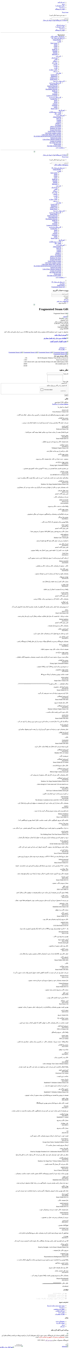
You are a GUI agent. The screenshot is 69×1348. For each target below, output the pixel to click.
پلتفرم (59, 41)
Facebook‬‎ (55, 105)
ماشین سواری (53, 69)
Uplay (56, 48)
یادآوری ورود (62, 303)
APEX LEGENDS (55, 126)
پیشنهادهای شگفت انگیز (57, 36)
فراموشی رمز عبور (62, 301)
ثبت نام (66, 299)
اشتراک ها (62, 110)
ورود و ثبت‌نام (61, 25)
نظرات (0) (62, 349)
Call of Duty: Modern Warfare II (52, 139)
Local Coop (54, 74)
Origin (56, 46)
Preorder (55, 51)
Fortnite (59, 120)
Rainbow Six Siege (55, 128)
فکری (56, 68)
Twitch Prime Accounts (54, 131)
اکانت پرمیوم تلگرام (55, 112)
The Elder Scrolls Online (54, 146)
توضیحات (62, 347)
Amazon (55, 104)
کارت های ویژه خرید (55, 97)
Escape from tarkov (55, 130)
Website (55, 53)
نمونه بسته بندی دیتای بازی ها (56, 1305)
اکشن (56, 59)
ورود (63, 4)
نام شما (66, 374)
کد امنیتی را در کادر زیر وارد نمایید (57, 385)
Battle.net (55, 49)
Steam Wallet (54, 84)
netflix (56, 107)
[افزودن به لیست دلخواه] (67, 315)
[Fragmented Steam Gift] (61, 352)
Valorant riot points (55, 138)
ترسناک (55, 61)
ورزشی (55, 71)
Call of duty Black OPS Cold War (51, 134)
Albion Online (57, 117)
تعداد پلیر (58, 73)
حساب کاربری (60, 1323)
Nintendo (55, 94)
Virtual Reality (57, 40)
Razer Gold (54, 108)
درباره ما (62, 7)
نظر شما (65, 381)
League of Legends (52, 95)
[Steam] (65, 316)
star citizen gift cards (55, 142)
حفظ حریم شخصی (59, 1309)
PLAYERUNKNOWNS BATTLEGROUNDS (47, 136)
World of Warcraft (52, 86)
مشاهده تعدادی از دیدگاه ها (60, 404)
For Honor (58, 125)
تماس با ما (61, 1312)
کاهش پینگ (58, 113)
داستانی (55, 64)
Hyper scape (57, 144)
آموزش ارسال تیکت (60, 335)
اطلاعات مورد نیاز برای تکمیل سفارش (55, 338)
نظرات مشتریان (60, 1314)
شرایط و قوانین (60, 1311)
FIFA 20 (58, 118)
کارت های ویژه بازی (55, 83)
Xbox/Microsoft (53, 87)
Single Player (54, 79)
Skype (56, 102)
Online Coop (54, 78)
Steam (56, 44)
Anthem (59, 122)
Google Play (54, 99)
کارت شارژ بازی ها (59, 81)
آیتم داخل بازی (60, 115)
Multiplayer (54, 76)
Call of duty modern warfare (53, 133)
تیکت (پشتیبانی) (60, 5)
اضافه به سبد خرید (63, 327)
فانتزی (56, 66)
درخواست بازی (60, 147)
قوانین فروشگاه (60, 9)
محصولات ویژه (60, 1321)
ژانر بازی (58, 56)
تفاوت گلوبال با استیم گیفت (58, 341)
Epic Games (54, 43)
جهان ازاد (55, 63)
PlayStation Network (52, 89)
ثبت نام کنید (61, 2)
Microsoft (55, 54)
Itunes (56, 100)
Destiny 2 (58, 123)
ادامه (66, 395)
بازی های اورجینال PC (58, 38)
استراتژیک (55, 58)
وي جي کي (48, 1340)
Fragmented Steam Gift (58, 287)
